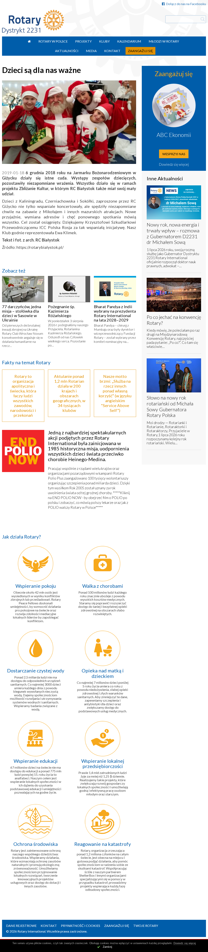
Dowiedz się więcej (174, 164)
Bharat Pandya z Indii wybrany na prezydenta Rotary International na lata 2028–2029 (115, 313)
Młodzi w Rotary (164, 41)
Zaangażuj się (140, 51)
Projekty (83, 41)
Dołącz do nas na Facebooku (186, 4)
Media (91, 51)
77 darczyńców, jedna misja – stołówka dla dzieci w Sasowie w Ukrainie (21, 313)
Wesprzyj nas (173, 154)
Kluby (104, 41)
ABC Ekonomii (174, 134)
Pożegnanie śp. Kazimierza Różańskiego (61, 311)
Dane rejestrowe (21, 925)
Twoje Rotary (145, 925)
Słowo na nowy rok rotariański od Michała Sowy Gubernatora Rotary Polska (170, 406)
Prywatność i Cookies (80, 925)
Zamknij (107, 946)
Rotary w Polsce (53, 41)
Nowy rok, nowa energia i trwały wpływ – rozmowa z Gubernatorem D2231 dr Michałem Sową (173, 233)
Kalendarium (129, 41)
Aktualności (66, 51)
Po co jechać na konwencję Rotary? (174, 320)
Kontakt (112, 51)
